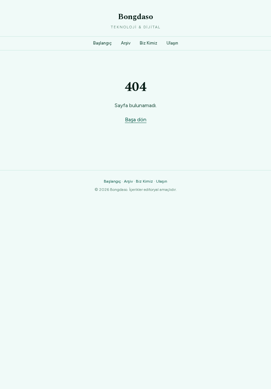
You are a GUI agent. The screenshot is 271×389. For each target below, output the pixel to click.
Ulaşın (172, 43)
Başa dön (135, 119)
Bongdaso (135, 17)
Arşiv (126, 43)
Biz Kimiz (148, 43)
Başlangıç (102, 43)
